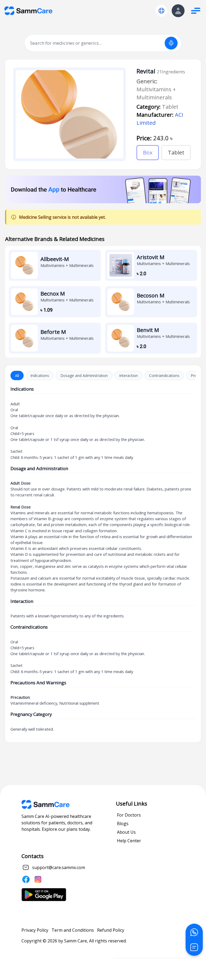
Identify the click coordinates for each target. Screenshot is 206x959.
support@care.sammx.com (58, 867)
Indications (39, 375)
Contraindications (164, 375)
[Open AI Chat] (194, 947)
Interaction (128, 375)
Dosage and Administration (84, 375)
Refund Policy (110, 930)
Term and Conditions (73, 930)
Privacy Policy (34, 930)
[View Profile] (178, 10)
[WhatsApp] (194, 932)
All (17, 375)
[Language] (161, 11)
